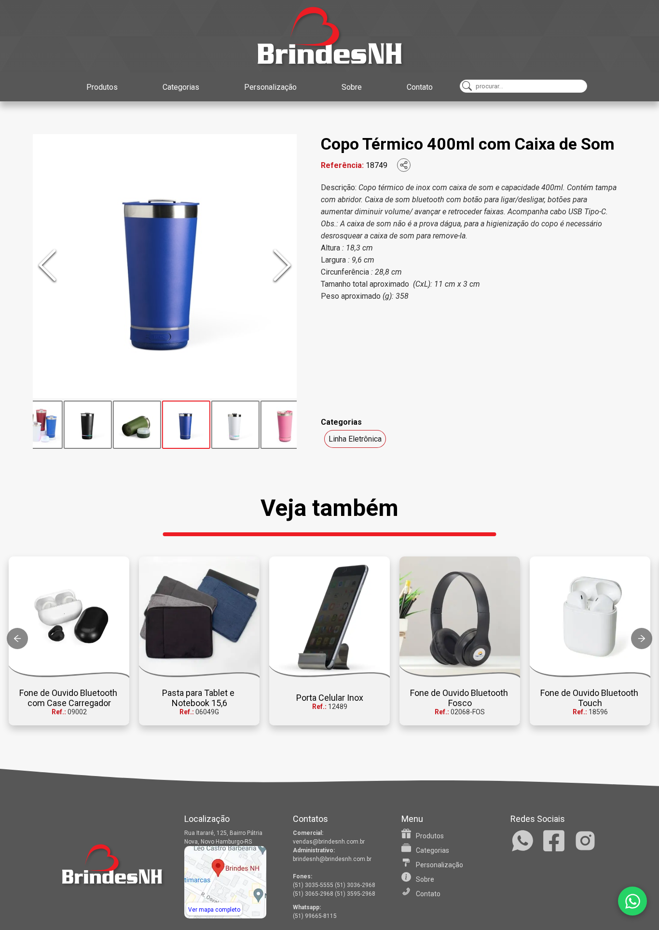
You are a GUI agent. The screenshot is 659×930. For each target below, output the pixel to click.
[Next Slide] (282, 266)
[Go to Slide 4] (184, 425)
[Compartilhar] (404, 165)
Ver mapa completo (214, 909)
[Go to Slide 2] (85, 425)
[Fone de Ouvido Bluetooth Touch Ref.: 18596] (590, 617)
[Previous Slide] (47, 266)
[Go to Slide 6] (282, 425)
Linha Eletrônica (355, 439)
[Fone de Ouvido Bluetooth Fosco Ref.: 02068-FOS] (459, 617)
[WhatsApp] (632, 901)
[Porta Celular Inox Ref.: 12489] (329, 617)
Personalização (270, 87)
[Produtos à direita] (641, 638)
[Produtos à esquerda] (17, 638)
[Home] (329, 36)
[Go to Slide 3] (134, 425)
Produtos (102, 87)
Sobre (352, 87)
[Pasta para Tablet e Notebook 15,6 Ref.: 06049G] (199, 617)
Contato (420, 87)
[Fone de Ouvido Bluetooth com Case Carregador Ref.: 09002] (69, 617)
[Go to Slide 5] (233, 425)
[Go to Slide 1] (36, 425)
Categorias (181, 87)
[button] (69, 641)
